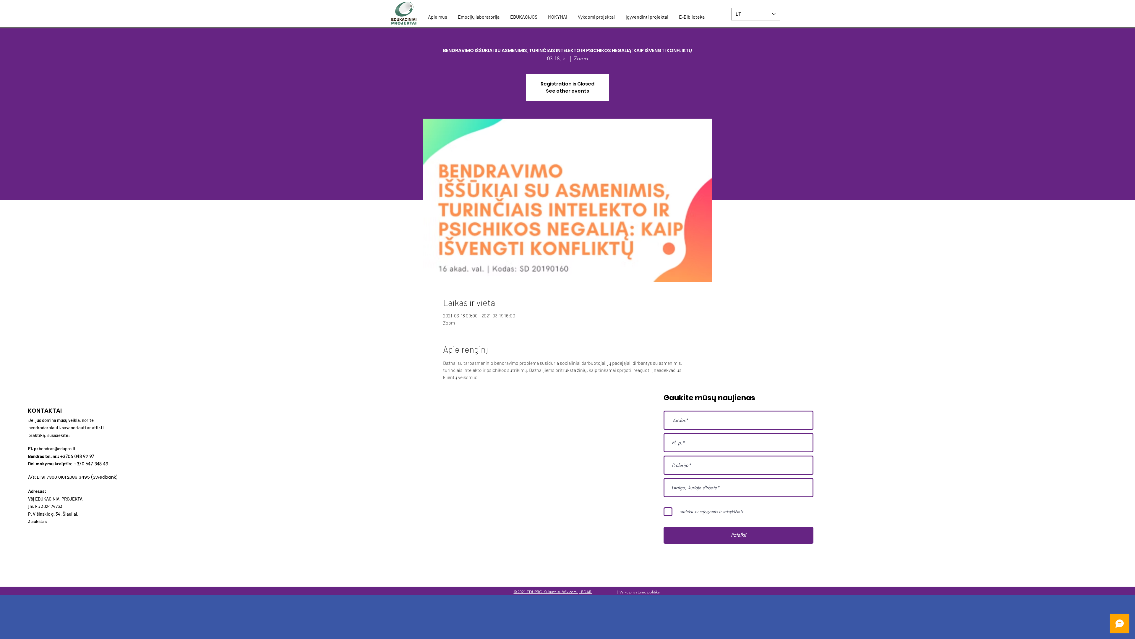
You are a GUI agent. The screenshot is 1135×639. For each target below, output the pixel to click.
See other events (567, 91)
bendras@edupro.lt (57, 448)
